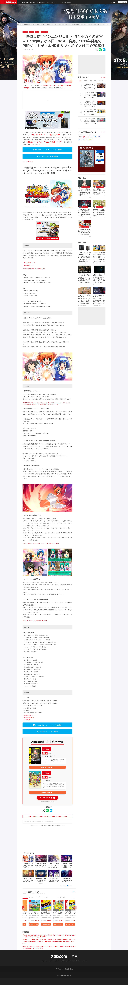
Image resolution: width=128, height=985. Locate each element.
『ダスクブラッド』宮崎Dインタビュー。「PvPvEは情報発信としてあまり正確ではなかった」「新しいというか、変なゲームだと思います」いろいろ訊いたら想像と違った (99, 278)
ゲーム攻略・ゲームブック (35, 897)
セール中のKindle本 (47, 798)
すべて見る (74, 891)
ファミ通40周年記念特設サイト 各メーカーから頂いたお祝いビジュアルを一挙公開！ (84, 232)
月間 (95, 80)
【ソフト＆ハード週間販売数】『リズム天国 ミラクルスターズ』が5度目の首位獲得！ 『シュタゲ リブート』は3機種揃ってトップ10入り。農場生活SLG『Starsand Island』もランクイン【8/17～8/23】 (49, 941)
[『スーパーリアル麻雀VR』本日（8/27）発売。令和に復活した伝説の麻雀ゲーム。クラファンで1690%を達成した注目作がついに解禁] (101, 120)
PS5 (31, 2)
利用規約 (62, 960)
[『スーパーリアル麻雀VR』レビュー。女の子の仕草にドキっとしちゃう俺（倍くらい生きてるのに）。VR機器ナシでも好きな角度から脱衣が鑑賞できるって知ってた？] (84, 290)
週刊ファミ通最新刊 (86, 148)
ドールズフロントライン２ (86, 186)
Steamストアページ (29, 263)
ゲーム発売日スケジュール (87, 132)
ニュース (57, 2)
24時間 (85, 80)
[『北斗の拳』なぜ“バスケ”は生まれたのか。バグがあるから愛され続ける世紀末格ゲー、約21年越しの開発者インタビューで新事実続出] (101, 103)
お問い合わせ (44, 960)
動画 (62, 2)
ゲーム (25, 897)
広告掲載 (84, 960)
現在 (81, 80)
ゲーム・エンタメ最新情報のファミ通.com (25, 24)
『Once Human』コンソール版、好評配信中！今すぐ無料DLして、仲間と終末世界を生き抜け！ (84, 212)
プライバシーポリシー (53, 960)
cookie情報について (76, 960)
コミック (46, 897)
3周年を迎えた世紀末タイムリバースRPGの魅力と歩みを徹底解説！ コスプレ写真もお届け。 (99, 212)
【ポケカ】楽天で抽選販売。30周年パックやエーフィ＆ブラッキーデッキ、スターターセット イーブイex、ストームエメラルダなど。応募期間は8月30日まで (90, 112)
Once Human (84, 206)
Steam (48, 24)
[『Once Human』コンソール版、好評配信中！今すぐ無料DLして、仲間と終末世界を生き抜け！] (84, 203)
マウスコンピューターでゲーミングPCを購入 (48, 150)
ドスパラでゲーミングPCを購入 (48, 156)
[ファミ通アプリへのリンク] (59, 969)
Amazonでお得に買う (47, 767)
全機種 (80, 137)
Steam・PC (82, 139)
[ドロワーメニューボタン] (2, 2)
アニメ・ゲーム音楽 (60, 897)
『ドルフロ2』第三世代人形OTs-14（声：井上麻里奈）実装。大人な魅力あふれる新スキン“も (84, 192)
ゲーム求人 (51, 2)
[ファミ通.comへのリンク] (11, 2)
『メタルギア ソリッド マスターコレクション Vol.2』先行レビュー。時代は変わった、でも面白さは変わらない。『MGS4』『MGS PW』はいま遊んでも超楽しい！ (84, 278)
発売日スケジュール (43, 2)
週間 (91, 80)
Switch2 (23, 2)
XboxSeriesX (89, 139)
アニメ (52, 897)
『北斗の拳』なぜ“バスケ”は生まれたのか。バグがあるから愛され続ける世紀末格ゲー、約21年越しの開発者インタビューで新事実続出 (90, 104)
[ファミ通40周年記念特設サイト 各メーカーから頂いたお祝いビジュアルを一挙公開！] (84, 223)
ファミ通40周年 (85, 227)
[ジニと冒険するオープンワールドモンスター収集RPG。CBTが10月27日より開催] (99, 183)
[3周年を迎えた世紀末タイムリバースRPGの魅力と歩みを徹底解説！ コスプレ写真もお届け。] (99, 203)
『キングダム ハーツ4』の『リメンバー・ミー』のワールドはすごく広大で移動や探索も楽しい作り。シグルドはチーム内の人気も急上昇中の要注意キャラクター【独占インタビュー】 (99, 299)
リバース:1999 (100, 206)
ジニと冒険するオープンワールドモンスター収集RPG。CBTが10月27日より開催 (99, 191)
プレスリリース (54, 24)
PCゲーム (35, 2)
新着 (20, 2)
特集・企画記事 (67, 2)
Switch (27, 2)
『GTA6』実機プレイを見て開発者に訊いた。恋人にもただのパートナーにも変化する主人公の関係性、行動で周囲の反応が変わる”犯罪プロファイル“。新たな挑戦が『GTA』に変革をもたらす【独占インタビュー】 (90, 86)
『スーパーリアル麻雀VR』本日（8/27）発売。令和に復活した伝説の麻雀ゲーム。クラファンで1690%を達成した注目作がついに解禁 (90, 121)
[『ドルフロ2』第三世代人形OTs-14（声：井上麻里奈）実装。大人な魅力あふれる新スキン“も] (84, 183)
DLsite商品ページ (29, 265)
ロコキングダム (100, 186)
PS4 (99, 137)
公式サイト (27, 720)
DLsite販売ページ (29, 717)
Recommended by (63, 885)
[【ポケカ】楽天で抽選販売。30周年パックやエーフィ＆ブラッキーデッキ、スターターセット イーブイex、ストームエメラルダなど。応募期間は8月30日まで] (101, 111)
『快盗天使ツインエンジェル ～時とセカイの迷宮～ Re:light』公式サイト (47, 816)
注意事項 (68, 960)
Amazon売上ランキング (31, 892)
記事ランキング (83, 77)
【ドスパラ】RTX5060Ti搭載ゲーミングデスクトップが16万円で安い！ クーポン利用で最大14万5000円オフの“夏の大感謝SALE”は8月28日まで (84, 257)
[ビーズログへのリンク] (69, 969)
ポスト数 (101, 80)
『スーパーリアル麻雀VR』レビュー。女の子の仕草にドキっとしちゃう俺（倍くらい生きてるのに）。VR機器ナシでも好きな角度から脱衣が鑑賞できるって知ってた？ (84, 299)
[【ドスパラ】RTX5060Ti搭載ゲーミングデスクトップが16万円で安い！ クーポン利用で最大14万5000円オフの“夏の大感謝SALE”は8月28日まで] (84, 247)
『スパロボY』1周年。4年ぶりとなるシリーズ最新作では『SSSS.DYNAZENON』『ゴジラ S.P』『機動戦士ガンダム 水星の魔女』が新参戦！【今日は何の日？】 (90, 95)
